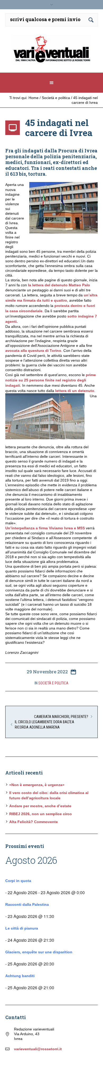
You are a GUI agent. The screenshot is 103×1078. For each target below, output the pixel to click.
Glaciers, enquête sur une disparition (38, 952)
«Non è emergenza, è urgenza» (36, 785)
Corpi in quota (18, 881)
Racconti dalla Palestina (27, 904)
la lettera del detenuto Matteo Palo (59, 285)
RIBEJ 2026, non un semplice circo (40, 814)
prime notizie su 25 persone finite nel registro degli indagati (50, 380)
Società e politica (56, 98)
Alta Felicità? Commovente (33, 822)
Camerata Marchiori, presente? (61, 717)
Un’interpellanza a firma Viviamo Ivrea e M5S (45, 528)
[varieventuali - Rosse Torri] (51, 51)
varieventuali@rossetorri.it (38, 1049)
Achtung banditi (20, 976)
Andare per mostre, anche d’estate (40, 806)
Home (34, 98)
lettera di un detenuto (74, 391)
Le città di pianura (21, 928)
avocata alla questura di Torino (33, 350)
